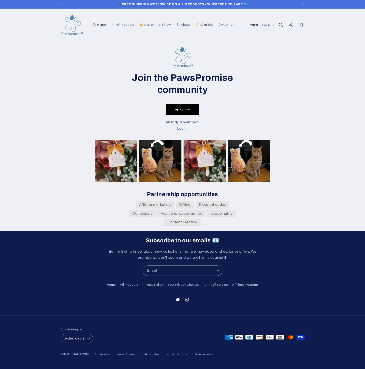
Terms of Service (215, 284)
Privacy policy (103, 354)
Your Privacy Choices (183, 284)
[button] (281, 25)
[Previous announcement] (62, 4)
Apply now (182, 109)
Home (111, 284)
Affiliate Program (245, 284)
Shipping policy (203, 354)
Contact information (176, 354)
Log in (182, 129)
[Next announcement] (303, 4)
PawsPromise (80, 354)
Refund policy (150, 354)
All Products (129, 284)
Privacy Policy (152, 284)
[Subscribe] (217, 270)
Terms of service (127, 354)
